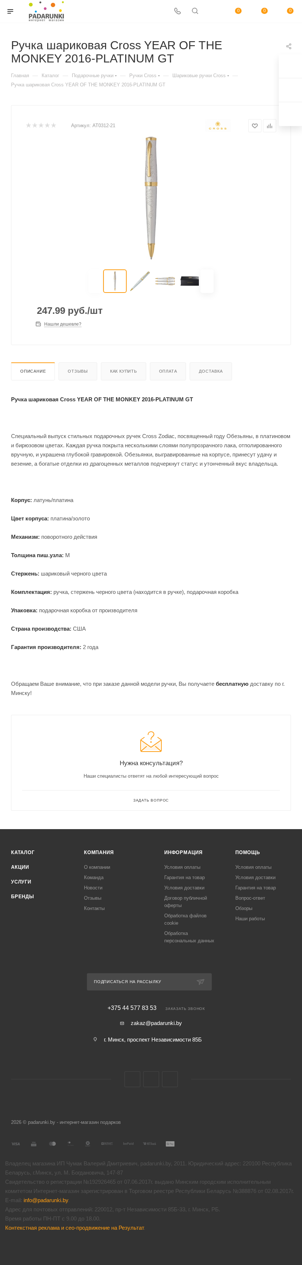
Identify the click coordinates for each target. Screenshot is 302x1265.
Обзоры (243, 908)
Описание (33, 371)
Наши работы (250, 918)
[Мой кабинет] (212, 11)
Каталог (23, 852)
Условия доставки (184, 887)
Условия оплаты (182, 867)
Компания (98, 852)
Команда (93, 877)
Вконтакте (132, 1079)
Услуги (21, 882)
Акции (20, 867)
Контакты (94, 908)
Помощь (247, 852)
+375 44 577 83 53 (132, 1008)
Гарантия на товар (184, 877)
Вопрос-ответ (250, 898)
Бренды (22, 896)
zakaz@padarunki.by (156, 1023)
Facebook (151, 1079)
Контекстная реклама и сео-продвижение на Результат (74, 1228)
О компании (97, 867)
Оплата (168, 371)
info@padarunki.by (46, 1200)
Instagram (170, 1079)
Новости (93, 887)
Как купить (123, 371)
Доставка (210, 371)
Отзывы (78, 371)
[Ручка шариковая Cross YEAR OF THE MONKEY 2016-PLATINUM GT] (151, 198)
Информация (183, 852)
